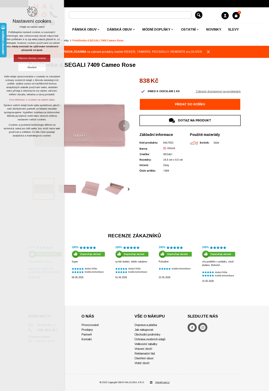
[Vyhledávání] (130, 15)
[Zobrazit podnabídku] (98, 29)
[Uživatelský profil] (225, 15)
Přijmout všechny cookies (32, 58)
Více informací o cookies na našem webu (32, 99)
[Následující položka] (124, 125)
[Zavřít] (208, 51)
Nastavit (32, 67)
